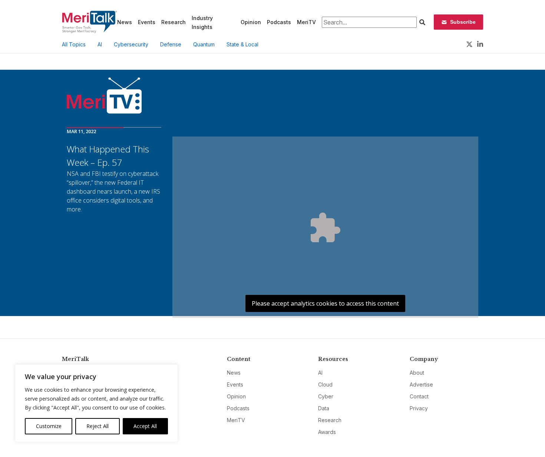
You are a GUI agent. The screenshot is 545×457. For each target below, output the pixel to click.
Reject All (97, 426)
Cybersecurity (131, 44)
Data (323, 408)
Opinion (251, 22)
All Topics (74, 44)
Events (146, 22)
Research (173, 22)
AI (100, 44)
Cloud (325, 384)
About (417, 372)
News (124, 22)
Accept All (145, 426)
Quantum (204, 44)
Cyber (325, 396)
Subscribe (463, 22)
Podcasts (279, 22)
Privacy (419, 408)
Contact (419, 396)
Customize (49, 426)
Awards (327, 432)
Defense (170, 44)
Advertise (421, 384)
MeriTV (306, 22)
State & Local (242, 44)
